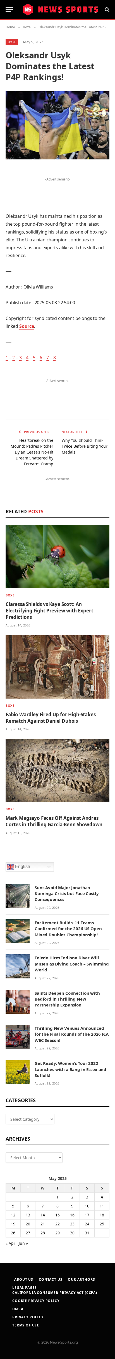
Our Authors (81, 1279)
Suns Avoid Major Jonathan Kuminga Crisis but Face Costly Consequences (67, 893)
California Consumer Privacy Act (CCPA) (54, 1292)
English (22, 866)
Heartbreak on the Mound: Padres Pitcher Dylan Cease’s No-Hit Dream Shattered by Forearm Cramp (32, 452)
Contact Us (50, 1279)
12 (13, 1215)
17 (87, 1215)
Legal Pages (24, 1287)
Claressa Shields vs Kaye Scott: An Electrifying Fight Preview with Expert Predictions (49, 610)
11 (102, 1206)
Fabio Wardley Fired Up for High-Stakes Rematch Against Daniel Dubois (51, 717)
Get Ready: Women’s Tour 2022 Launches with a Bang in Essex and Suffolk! (70, 1069)
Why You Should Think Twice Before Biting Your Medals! (84, 446)
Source (26, 326)
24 (87, 1224)
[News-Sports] (60, 9)
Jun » (23, 1243)
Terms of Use (25, 1325)
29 (57, 1233)
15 (57, 1215)
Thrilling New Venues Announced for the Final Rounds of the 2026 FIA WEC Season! (72, 1034)
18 (102, 1215)
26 (13, 1233)
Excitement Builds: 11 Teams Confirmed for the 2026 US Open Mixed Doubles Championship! (68, 928)
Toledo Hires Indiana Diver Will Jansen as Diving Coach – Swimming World (72, 964)
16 (72, 1215)
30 (72, 1233)
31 (87, 1233)
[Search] (106, 9)
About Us (23, 1279)
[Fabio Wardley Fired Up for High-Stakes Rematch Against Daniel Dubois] (57, 666)
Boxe (12, 42)
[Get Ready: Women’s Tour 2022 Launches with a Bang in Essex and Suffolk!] (18, 1072)
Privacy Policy (28, 1317)
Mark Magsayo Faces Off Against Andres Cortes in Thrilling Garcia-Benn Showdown (54, 821)
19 (13, 1224)
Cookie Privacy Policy (35, 1300)
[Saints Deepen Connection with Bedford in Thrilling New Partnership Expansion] (18, 1002)
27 (28, 1233)
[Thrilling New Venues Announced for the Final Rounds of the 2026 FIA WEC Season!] (18, 1037)
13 (28, 1215)
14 (42, 1215)
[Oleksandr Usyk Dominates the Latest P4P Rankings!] (57, 125)
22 (57, 1224)
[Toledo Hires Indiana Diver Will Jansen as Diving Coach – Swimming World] (18, 966)
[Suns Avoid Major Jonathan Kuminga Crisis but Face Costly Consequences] (18, 896)
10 (87, 1206)
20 (28, 1224)
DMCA (17, 1309)
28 (42, 1233)
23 (72, 1224)
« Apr (10, 1243)
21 (42, 1224)
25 (102, 1224)
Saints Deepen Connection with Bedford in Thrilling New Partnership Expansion (67, 999)
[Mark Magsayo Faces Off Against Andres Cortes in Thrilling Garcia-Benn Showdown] (57, 770)
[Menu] (9, 9)
